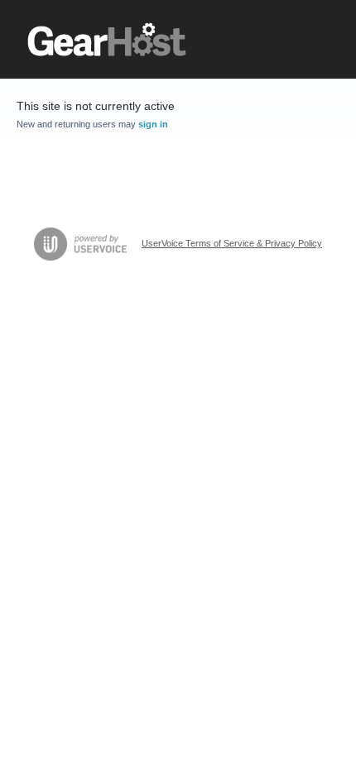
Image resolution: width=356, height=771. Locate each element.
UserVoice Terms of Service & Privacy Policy (232, 243)
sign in (153, 124)
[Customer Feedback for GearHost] (107, 39)
